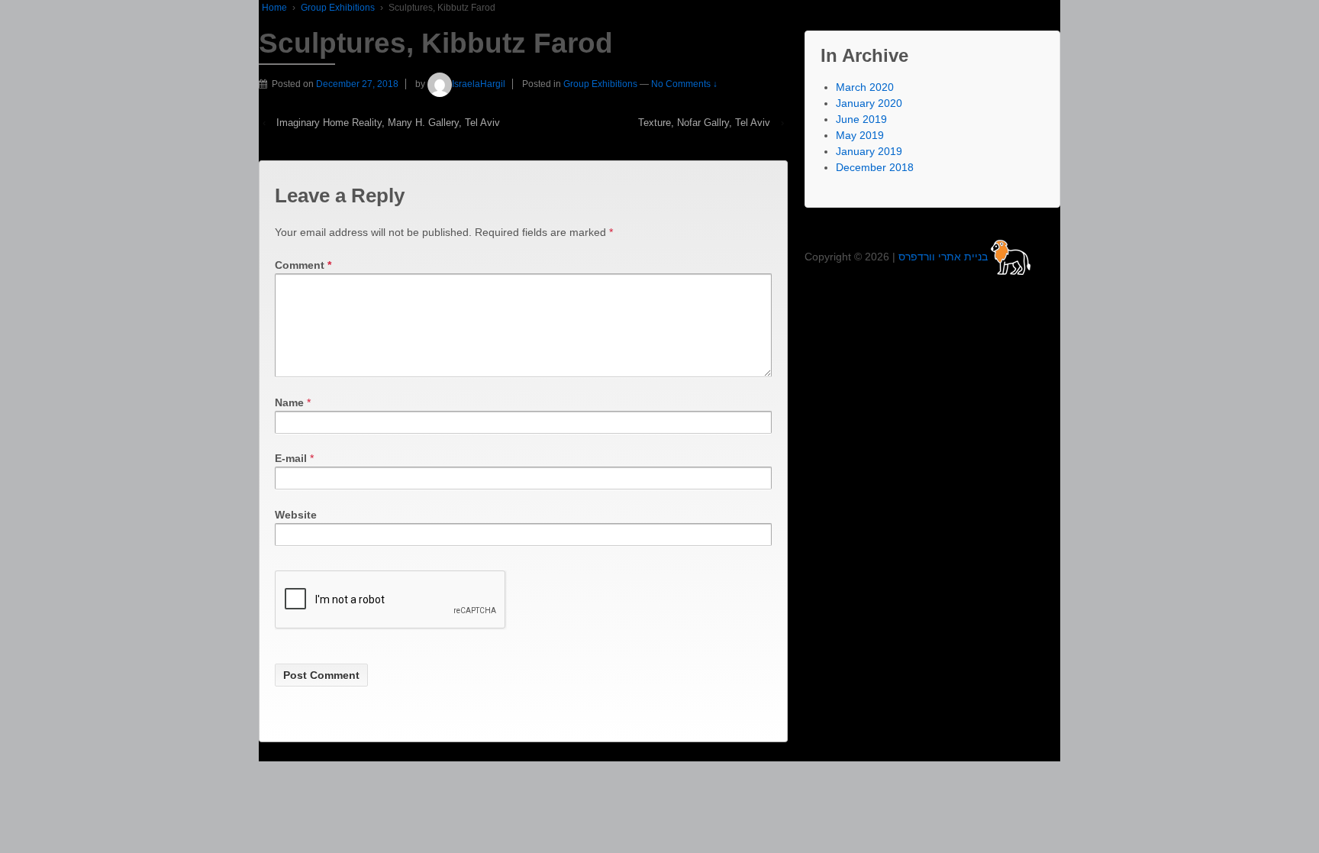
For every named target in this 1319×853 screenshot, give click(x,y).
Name (289, 402)
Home (274, 7)
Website (296, 515)
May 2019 (860, 135)
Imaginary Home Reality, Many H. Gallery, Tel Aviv (388, 122)
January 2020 (869, 103)
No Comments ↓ (684, 84)
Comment (303, 265)
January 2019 (869, 151)
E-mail (291, 458)
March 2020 (865, 87)
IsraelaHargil (478, 84)
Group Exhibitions (338, 7)
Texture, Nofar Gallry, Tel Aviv (704, 122)
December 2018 (875, 167)
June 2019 (861, 119)
